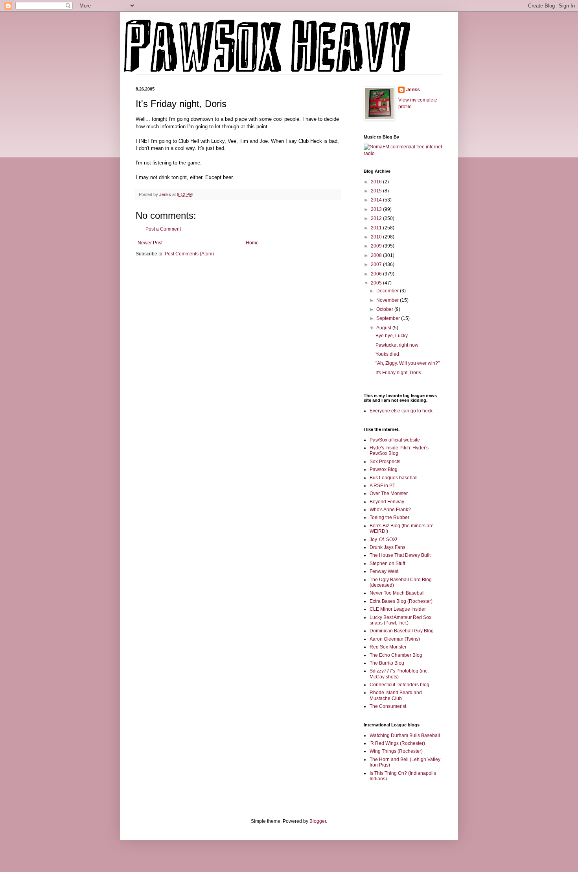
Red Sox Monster (388, 647)
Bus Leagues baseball (394, 477)
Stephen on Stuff (387, 563)
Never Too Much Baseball (397, 593)
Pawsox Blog (384, 469)
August (384, 328)
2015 (377, 191)
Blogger (317, 821)
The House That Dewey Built (400, 555)
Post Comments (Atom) (189, 254)
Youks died (387, 354)
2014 (377, 200)
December (388, 291)
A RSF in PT (382, 485)
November (388, 300)
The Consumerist (388, 706)
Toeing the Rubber (389, 517)
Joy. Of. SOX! (383, 539)
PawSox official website (395, 440)
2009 (377, 246)
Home (252, 243)
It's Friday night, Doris (398, 372)
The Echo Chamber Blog (396, 655)
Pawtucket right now (397, 345)
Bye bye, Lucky (392, 335)
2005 (377, 283)
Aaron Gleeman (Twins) (395, 639)
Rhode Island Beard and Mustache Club (396, 695)
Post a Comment (163, 229)
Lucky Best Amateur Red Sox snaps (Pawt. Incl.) (400, 620)
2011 (377, 228)
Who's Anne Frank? (390, 509)
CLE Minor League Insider (398, 609)
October (385, 309)
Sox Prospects (385, 461)
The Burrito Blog (387, 663)
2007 (377, 264)
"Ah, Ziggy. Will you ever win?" (408, 363)
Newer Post (150, 243)
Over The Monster (389, 493)
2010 (377, 237)
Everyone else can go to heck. (402, 411)
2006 (377, 274)
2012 (377, 218)
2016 (377, 182)
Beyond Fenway (387, 501)
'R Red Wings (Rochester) (397, 743)
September (388, 318)
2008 (377, 255)
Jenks (413, 89)
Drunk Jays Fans (387, 547)
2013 (377, 209)
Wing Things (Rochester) (396, 751)
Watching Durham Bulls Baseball (405, 735)
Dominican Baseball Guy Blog (402, 631)
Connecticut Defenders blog (399, 684)
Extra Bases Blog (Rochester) (401, 601)
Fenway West (384, 571)
